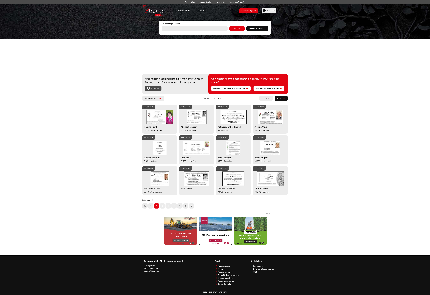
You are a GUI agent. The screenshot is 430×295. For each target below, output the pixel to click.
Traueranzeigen (182, 10)
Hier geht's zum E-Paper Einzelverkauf (229, 88)
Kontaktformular (224, 284)
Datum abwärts (151, 98)
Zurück (268, 98)
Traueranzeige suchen (171, 24)
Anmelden (271, 11)
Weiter (279, 98)
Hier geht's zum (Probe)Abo (267, 88)
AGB (255, 272)
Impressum (258, 266)
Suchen (237, 29)
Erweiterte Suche (256, 29)
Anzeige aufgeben (248, 11)
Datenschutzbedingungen (264, 269)
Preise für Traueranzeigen (228, 275)
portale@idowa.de (151, 271)
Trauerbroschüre (224, 272)
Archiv (200, 10)
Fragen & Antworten (226, 281)
